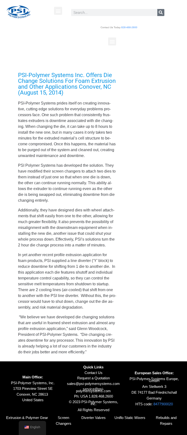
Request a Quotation (93, 378)
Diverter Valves (93, 418)
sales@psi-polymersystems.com (93, 384)
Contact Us (93, 373)
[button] (58, 11)
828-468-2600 (129, 27)
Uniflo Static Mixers (129, 418)
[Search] (160, 12)
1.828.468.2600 (101, 396)
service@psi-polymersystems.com (93, 390)
